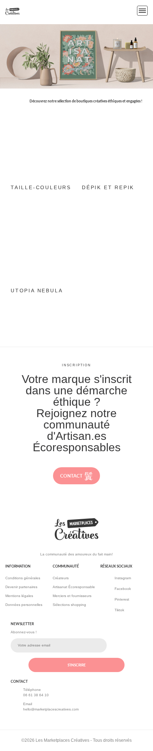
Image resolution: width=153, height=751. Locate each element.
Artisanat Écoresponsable (74, 587)
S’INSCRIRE (77, 665)
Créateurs (61, 578)
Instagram (123, 578)
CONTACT (71, 476)
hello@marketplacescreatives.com (51, 709)
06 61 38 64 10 (36, 695)
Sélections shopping (69, 605)
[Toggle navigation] (142, 11)
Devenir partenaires (21, 587)
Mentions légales (19, 596)
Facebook (123, 589)
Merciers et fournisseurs (72, 596)
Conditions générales (22, 578)
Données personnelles (23, 605)
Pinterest (122, 599)
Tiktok (119, 610)
